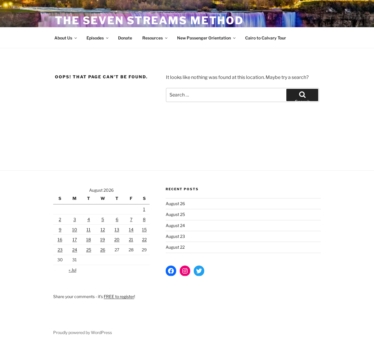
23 (60, 249)
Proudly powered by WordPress (82, 332)
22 (144, 239)
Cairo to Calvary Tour (265, 37)
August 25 (175, 214)
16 (60, 239)
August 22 (175, 247)
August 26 (175, 203)
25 (88, 249)
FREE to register (119, 296)
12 (103, 229)
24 (74, 249)
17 (74, 239)
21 (131, 239)
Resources (152, 37)
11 (88, 229)
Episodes (95, 37)
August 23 (175, 236)
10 (74, 229)
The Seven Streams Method (149, 20)
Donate (125, 37)
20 (117, 239)
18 (88, 239)
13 (117, 229)
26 (102, 249)
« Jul (72, 269)
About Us (63, 37)
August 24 (175, 225)
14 (131, 229)
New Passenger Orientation (204, 37)
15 (144, 229)
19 (102, 239)
